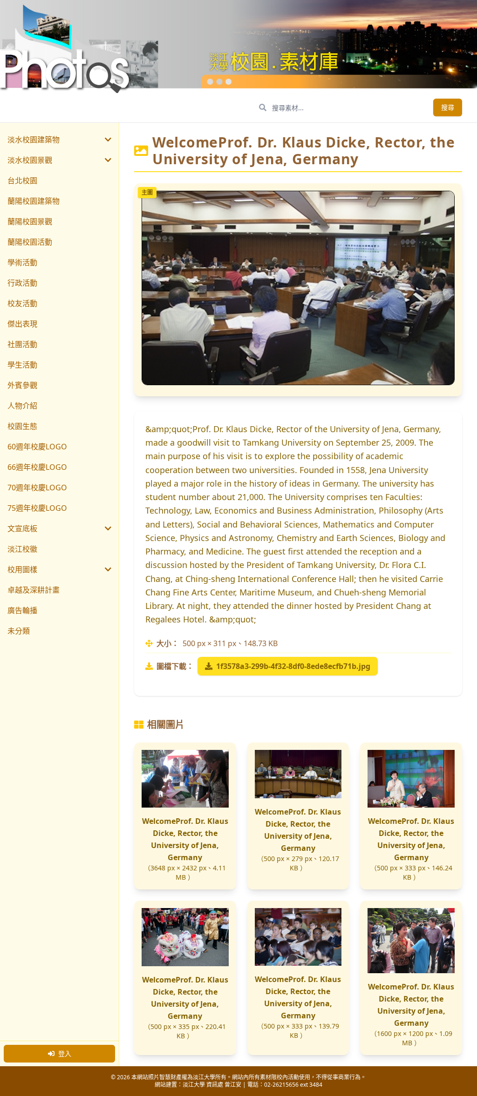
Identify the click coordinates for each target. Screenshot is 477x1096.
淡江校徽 (22, 549)
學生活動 (22, 365)
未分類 (18, 631)
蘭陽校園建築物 (33, 201)
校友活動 (22, 303)
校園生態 (22, 426)
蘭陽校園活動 (29, 242)
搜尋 (447, 107)
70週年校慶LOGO (37, 487)
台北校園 (22, 180)
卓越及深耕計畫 (33, 590)
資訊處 (214, 1085)
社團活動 (22, 344)
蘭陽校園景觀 (29, 221)
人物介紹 (22, 406)
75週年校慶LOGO (37, 508)
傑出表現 (22, 324)
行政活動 (22, 283)
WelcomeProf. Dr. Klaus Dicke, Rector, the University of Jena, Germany (185, 839)
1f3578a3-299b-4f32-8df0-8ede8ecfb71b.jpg (293, 666)
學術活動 (22, 262)
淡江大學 (194, 1085)
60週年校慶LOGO (37, 446)
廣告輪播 (22, 610)
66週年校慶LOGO (37, 467)
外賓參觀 (22, 385)
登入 (64, 1053)
